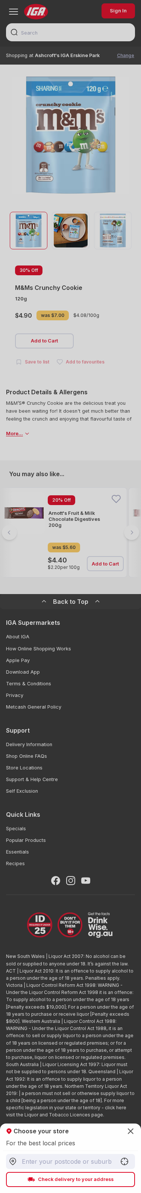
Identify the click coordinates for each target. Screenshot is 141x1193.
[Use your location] (124, 1161)
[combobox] (70, 1161)
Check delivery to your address (76, 1179)
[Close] (70, 596)
